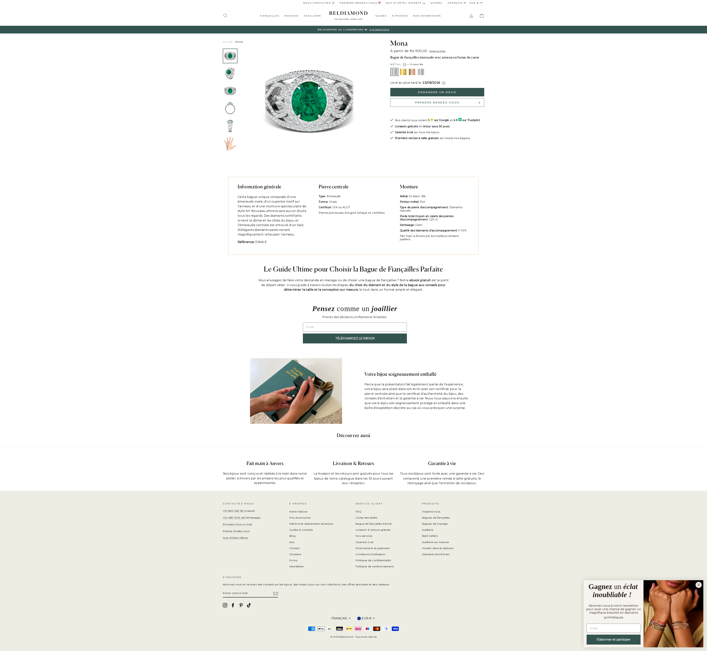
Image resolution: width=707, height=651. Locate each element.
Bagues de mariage (435, 523)
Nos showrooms (427, 15)
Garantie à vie (365, 542)
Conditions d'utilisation (371, 554)
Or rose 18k (412, 72)
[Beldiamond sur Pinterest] (241, 605)
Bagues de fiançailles (436, 517)
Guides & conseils (301, 529)
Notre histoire (298, 511)
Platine (421, 72)
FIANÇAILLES (269, 15)
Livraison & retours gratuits (373, 529)
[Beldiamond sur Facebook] (233, 605)
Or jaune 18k (403, 72)
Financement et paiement (373, 548)
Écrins (293, 560)
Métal (406, 64)
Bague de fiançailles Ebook (374, 523)
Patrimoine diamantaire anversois (311, 523)
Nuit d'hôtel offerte (235, 537)
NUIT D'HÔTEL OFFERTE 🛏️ (406, 2)
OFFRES (436, 2)
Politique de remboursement (375, 566)
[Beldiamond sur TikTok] (249, 605)
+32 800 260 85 (233, 510)
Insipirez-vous (431, 511)
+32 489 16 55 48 (234, 517)
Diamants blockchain (436, 554)
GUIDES (381, 15)
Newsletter (296, 566)
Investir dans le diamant (438, 548)
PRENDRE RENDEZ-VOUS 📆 (360, 2)
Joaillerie (312, 15)
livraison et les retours (335, 473)
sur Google (441, 120)
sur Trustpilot (471, 120)
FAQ (358, 511)
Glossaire (295, 554)
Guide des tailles (366, 517)
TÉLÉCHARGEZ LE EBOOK (355, 338)
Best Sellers (430, 535)
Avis (292, 542)
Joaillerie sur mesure (435, 542)
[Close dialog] (698, 585)
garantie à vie (466, 473)
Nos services (364, 535)
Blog (292, 535)
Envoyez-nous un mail (237, 524)
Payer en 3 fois (437, 51)
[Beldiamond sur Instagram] (225, 605)
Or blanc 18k (394, 72)
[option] (353, 30)
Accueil (228, 41)
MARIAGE (292, 15)
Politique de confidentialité (373, 560)
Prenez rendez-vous (236, 531)
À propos (400, 15)
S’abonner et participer (614, 639)
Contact (294, 548)
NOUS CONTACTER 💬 (319, 2)
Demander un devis (437, 92)
